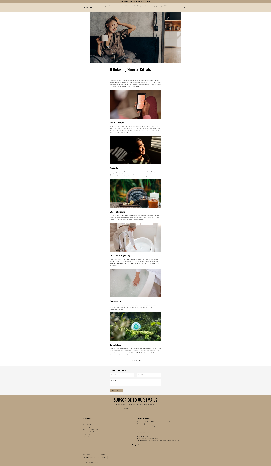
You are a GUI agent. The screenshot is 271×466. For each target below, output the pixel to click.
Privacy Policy (86, 427)
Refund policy (86, 436)
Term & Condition (87, 424)
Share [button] (113, 77)
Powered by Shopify (93, 462)
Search (84, 422)
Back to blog (136, 360)
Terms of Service (87, 434)
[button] (137, 5)
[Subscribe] (146, 408)
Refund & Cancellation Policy (90, 429)
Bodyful (87, 462)
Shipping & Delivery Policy (90, 432)
